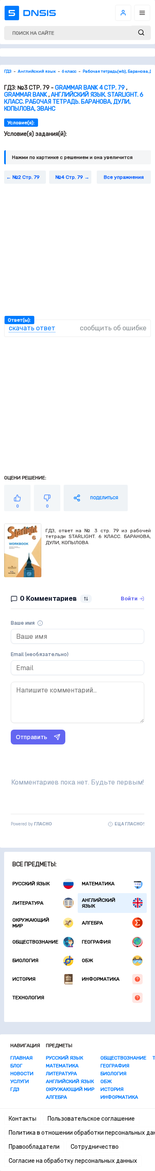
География (96, 942)
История (24, 979)
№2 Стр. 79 (26, 177)
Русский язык (31, 884)
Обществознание (35, 942)
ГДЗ (14, 1089)
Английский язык (98, 903)
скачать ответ (32, 328)
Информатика (100, 979)
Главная (21, 1058)
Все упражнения (124, 177)
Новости (21, 1073)
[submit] (141, 33)
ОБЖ (87, 960)
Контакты (22, 1118)
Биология (25, 960)
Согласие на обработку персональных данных (73, 1160)
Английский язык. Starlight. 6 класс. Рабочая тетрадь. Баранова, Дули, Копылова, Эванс (73, 101)
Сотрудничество (95, 1146)
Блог (16, 1066)
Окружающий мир (30, 923)
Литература (27, 903)
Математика (98, 884)
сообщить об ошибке (113, 328)
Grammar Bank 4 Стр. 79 (90, 87)
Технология (28, 997)
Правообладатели (34, 1146)
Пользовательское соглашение (91, 1118)
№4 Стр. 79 (69, 177)
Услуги (19, 1081)
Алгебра (92, 923)
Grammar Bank (25, 94)
